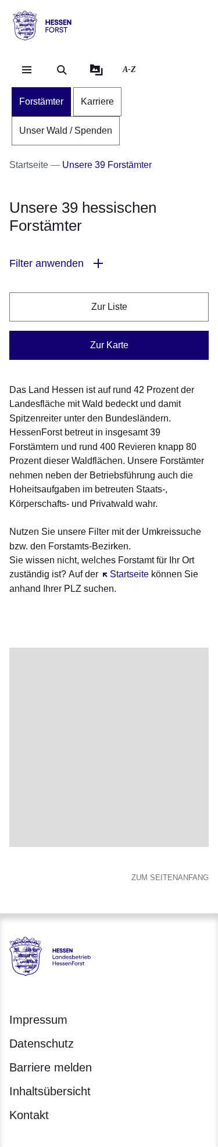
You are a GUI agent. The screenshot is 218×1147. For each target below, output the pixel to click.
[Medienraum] (96, 69)
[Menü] (26, 69)
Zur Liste (109, 307)
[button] (109, 263)
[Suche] (61, 69)
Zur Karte (109, 345)
